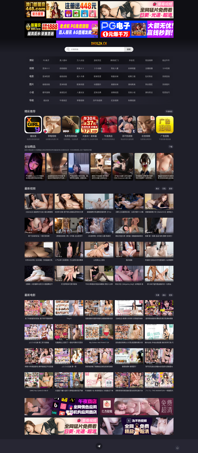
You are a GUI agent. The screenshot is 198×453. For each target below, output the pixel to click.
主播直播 (149, 68)
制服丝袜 (114, 76)
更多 (170, 188)
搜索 (129, 49)
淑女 (164, 295)
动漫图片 (97, 84)
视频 (31, 68)
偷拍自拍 (63, 76)
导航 (31, 100)
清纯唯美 (131, 84)
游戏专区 (97, 60)
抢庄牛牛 (166, 60)
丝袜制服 (131, 68)
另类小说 (131, 92)
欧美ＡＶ (80, 68)
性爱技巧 (166, 92)
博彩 (31, 60)
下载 (170, 147)
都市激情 (46, 92)
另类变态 (166, 76)
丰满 (157, 295)
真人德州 (63, 60)
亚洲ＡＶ (46, 68)
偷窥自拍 (46, 84)
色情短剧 (131, 100)
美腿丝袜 (114, 84)
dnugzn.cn (99, 43)
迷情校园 (114, 92)
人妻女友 (80, 92)
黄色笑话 (149, 92)
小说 (31, 92)
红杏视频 (114, 100)
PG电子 (46, 60)
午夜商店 (63, 100)
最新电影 (30, 295)
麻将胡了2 (114, 60)
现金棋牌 (149, 60)
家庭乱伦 (63, 92)
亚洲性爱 (46, 76)
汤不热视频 (97, 100)
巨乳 (164, 188)
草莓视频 (80, 100)
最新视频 (30, 188)
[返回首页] (177, 448)
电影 (31, 76)
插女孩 (46, 100)
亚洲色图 (63, 84)
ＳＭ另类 (166, 68)
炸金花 (132, 60)
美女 (157, 188)
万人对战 (80, 60)
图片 (31, 84)
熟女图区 (149, 84)
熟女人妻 (114, 68)
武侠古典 (97, 92)
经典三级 (131, 76)
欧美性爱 (97, 76)
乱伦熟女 (149, 76)
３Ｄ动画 (97, 68)
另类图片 (166, 84)
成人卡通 (80, 76)
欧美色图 (80, 84)
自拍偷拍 (63, 68)
